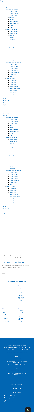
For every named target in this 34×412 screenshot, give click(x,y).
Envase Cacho (12, 82)
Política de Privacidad (10, 395)
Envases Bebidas (13, 68)
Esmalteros (12, 39)
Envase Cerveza (13, 84)
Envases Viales (13, 15)
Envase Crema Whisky (14, 88)
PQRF (4, 105)
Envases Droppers (13, 13)
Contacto (5, 103)
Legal (5, 400)
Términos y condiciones (10, 398)
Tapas (10, 76)
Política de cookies (9, 402)
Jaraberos (11, 17)
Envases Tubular (13, 11)
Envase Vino (12, 96)
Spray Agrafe (12, 60)
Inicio (4, 3)
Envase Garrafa (13, 90)
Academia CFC (6, 100)
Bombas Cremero (13, 31)
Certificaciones (6, 98)
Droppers (11, 37)
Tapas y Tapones (13, 47)
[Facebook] (0, 218)
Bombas (11, 27)
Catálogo (5, 7)
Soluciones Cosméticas (11, 29)
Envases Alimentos (13, 66)
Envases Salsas (13, 74)
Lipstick (11, 54)
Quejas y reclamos (10, 107)
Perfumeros (12, 45)
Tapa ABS (11, 19)
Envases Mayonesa (14, 72)
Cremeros (11, 35)
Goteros (11, 25)
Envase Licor (12, 92)
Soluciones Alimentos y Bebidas (13, 62)
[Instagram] (3, 218)
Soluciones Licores (10, 78)
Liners (10, 52)
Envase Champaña (13, 86)
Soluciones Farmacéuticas (12, 9)
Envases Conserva (13, 70)
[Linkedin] (1, 218)
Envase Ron (12, 94)
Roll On (11, 58)
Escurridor (11, 50)
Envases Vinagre (13, 64)
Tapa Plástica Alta (13, 21)
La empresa (6, 5)
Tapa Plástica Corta (14, 23)
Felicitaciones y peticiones (12, 109)
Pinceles (11, 56)
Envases (11, 43)
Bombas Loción (13, 33)
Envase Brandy (13, 80)
